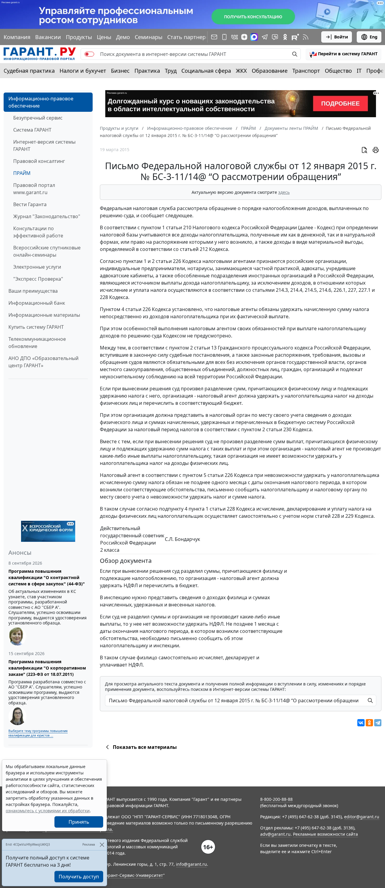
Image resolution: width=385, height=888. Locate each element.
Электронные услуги (37, 267)
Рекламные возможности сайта (325, 834)
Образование (270, 70)
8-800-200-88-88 (276, 799)
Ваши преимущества (33, 291)
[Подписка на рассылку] (214, 37)
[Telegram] (377, 722)
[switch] (89, 54)
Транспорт (306, 70)
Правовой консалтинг (39, 161)
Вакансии (48, 37)
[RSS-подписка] (305, 37)
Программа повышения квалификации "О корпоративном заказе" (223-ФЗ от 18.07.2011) (47, 668)
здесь (284, 192)
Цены (104, 37)
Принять (79, 822)
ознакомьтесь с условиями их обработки (48, 810)
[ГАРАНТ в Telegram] (264, 37)
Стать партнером (190, 37)
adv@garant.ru (275, 834)
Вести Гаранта (30, 204)
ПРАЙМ (22, 173)
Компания (17, 37)
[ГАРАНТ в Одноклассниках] (285, 37)
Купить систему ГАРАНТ (36, 327)
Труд (171, 70)
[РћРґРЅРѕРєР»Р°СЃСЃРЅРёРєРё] (369, 722)
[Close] (102, 844)
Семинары (148, 37)
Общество (338, 70)
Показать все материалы (145, 747)
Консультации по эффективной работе (38, 232)
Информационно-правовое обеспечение (40, 102)
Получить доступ (79, 876)
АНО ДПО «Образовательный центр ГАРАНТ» (43, 362)
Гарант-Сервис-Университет (133, 875)
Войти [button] (341, 37)
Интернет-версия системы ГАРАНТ (44, 145)
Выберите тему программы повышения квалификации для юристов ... (38, 733)
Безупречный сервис (38, 117)
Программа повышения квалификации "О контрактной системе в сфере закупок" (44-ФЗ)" (46, 577)
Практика (147, 70)
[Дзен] (244, 37)
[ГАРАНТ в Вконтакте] (234, 37)
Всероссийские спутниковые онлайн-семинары (47, 251)
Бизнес (120, 70)
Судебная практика (29, 70)
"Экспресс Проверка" (38, 279)
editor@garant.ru (361, 816)
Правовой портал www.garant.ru (34, 189)
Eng (373, 37)
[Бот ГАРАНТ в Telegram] (275, 37)
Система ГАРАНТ (32, 130)
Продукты (79, 37)
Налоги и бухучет (83, 70)
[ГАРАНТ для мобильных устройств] (224, 37)
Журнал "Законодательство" (46, 216)
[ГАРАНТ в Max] (254, 37)
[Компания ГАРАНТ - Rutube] (295, 37)
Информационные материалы (44, 315)
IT (359, 70)
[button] (343, 54)
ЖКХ (241, 70)
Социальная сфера (206, 70)
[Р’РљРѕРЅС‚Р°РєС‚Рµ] (361, 722)
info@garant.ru (191, 864)
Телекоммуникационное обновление (37, 342)
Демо (123, 37)
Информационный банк (36, 303)
